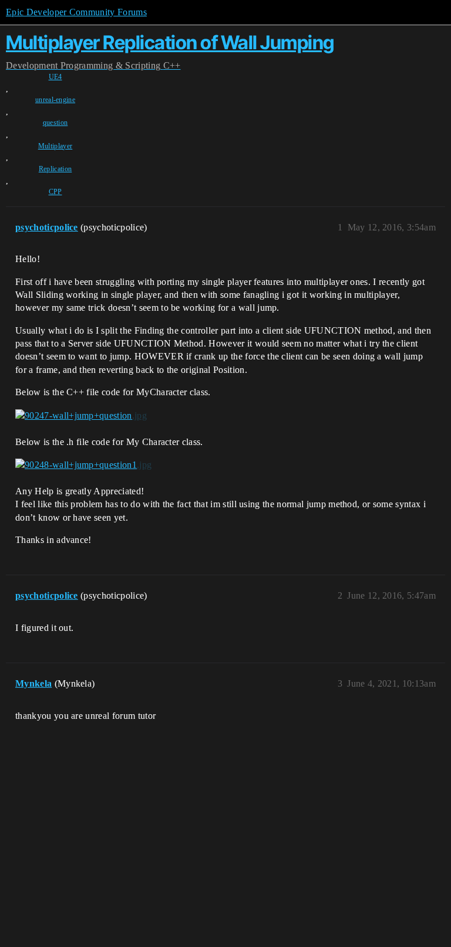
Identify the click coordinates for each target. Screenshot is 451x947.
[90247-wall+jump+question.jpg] (81, 416)
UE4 (55, 77)
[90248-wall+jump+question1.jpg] (83, 465)
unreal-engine (55, 100)
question (55, 122)
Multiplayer (55, 146)
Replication (55, 169)
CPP (55, 192)
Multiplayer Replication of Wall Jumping (170, 42)
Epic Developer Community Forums (76, 12)
